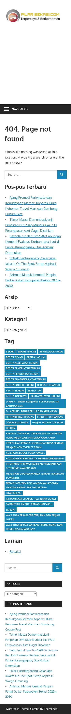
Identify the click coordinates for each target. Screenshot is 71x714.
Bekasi (10, 351)
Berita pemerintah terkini (23, 368)
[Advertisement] (35, 62)
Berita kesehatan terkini (22, 362)
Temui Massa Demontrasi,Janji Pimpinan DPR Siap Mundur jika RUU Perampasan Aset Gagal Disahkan (31, 225)
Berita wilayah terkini (45, 396)
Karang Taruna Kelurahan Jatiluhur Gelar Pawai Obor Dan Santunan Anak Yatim (34, 435)
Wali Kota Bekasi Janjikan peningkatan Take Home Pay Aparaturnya (34, 526)
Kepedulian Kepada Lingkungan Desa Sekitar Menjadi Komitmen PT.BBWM (35, 445)
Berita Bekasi (14, 357)
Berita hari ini (36, 357)
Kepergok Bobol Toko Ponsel (25, 452)
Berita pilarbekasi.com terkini (26, 379)
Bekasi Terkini (27, 351)
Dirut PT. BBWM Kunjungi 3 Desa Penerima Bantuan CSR (32, 403)
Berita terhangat (48, 385)
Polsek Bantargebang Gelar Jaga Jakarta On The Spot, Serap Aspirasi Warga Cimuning (30, 263)
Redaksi (15, 552)
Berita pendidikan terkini (22, 373)
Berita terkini (15, 390)
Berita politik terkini (20, 385)
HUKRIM (11, 428)
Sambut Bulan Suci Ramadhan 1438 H (29, 504)
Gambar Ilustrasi (17, 422)
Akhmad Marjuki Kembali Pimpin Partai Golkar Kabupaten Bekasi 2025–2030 (33, 280)
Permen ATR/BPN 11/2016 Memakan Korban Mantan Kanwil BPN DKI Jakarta (32, 485)
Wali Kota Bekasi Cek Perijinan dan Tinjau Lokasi (33, 517)
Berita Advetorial (51, 351)
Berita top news (16, 396)
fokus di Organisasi (50, 416)
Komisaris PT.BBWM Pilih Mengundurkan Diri (35, 458)
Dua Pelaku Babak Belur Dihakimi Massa (32, 411)
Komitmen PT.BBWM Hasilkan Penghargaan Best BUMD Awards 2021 (34, 466)
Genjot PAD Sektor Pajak (48, 422)
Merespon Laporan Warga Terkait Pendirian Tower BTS (35, 475)
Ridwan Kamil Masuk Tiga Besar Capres (31, 498)
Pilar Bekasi (13, 492)
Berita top (34, 390)
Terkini (10, 509)
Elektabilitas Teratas (20, 416)
